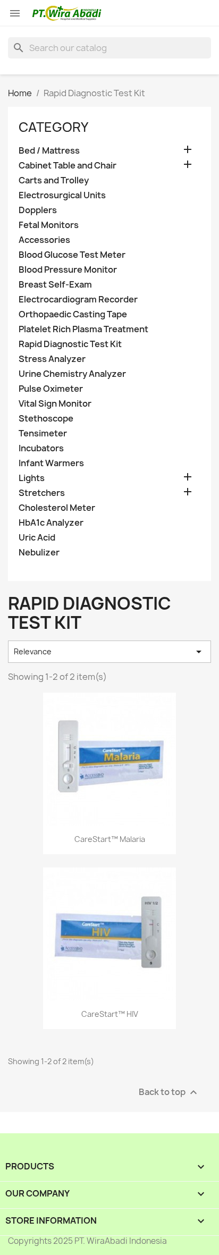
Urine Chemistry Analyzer (72, 374)
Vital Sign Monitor (55, 403)
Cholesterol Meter (57, 507)
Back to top (169, 1092)
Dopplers (38, 210)
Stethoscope (46, 418)
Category (53, 127)
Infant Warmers (51, 463)
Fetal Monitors (49, 225)
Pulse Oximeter (51, 388)
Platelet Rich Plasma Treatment (83, 329)
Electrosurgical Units (62, 195)
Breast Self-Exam (55, 284)
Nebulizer (39, 552)
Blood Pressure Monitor (68, 269)
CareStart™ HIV (109, 1014)
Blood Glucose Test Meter (72, 254)
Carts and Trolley (54, 180)
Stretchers (42, 493)
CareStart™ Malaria (109, 839)
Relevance (109, 651)
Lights (32, 478)
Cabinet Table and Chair (67, 165)
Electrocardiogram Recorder (78, 299)
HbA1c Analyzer (51, 522)
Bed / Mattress (49, 150)
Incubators (41, 448)
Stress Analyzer (52, 359)
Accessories (44, 240)
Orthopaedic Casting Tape (73, 314)
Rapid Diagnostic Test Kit (70, 344)
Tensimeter (43, 433)
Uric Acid (37, 537)
